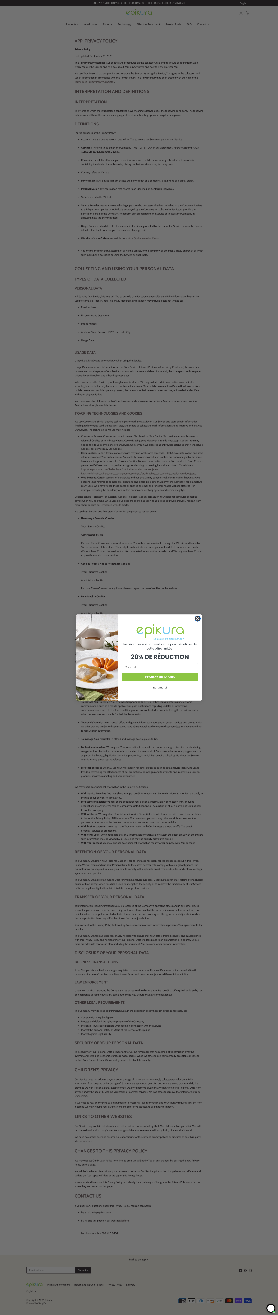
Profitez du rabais (160, 677)
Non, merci (160, 687)
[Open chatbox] (270, 1308)
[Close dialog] (197, 618)
